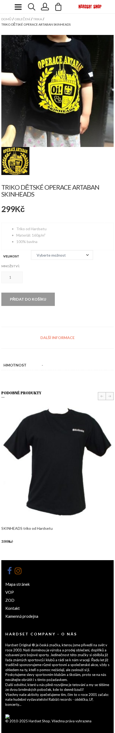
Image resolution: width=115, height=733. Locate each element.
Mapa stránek (17, 584)
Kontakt (12, 608)
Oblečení (22, 19)
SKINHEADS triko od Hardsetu (27, 528)
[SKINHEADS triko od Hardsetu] (57, 463)
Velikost (11, 256)
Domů (6, 19)
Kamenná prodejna (21, 616)
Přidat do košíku (28, 299)
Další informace (57, 337)
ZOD (9, 600)
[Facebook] (9, 571)
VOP (9, 592)
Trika (37, 19)
